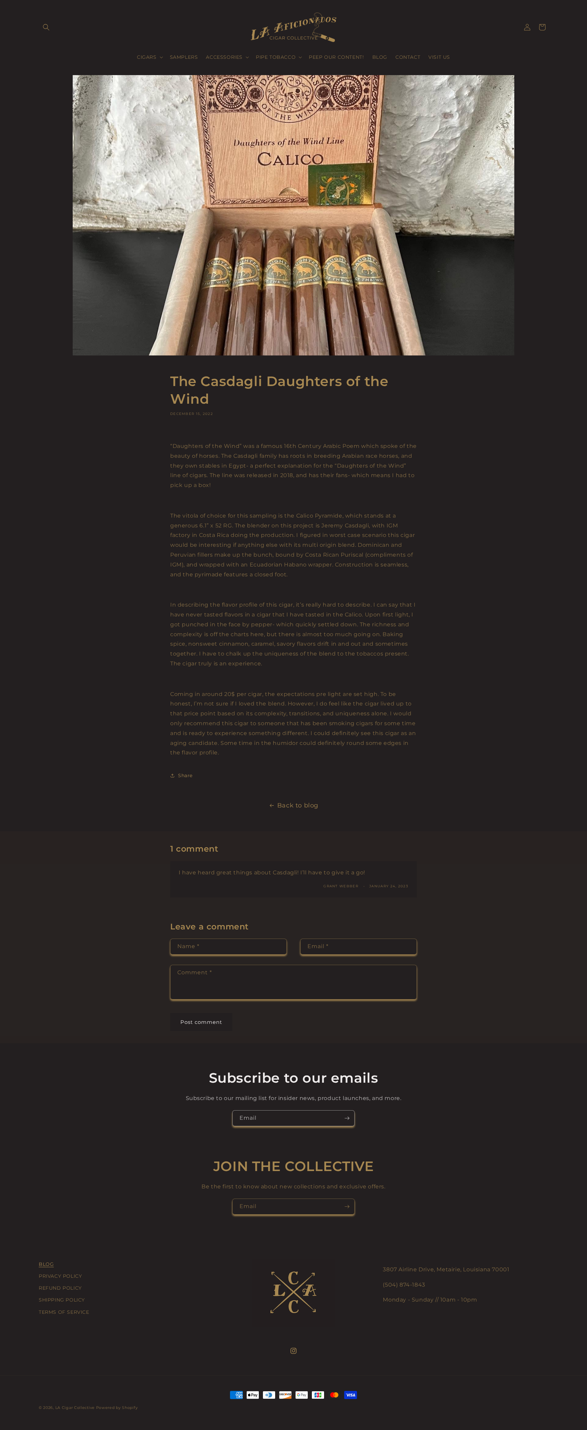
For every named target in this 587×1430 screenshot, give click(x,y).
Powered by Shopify (117, 1407)
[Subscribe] (346, 1118)
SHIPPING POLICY (62, 1300)
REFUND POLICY (60, 1288)
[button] (46, 27)
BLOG (46, 1264)
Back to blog (297, 805)
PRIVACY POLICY (60, 1276)
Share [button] (185, 775)
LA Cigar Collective (75, 1407)
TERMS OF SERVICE (64, 1312)
